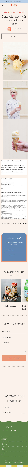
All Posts (4, 11)
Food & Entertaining (13, 11)
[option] (11, 293)
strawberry (23, 218)
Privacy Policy (8, 462)
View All (12, 275)
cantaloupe (15, 218)
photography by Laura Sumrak (7, 183)
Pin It (14, 36)
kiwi (18, 218)
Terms (14, 462)
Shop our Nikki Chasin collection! (14, 1)
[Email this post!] (26, 223)
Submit (12, 255)
